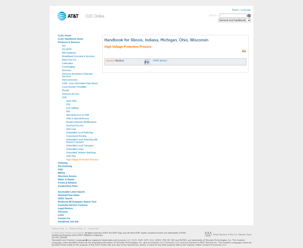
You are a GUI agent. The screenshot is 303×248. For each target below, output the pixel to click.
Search (213, 15)
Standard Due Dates (69, 195)
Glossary (63, 211)
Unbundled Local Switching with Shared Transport (81, 140)
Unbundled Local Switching (79, 132)
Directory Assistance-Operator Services (77, 75)
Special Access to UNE (77, 115)
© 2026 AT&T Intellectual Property (68, 233)
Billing (61, 173)
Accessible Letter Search (71, 192)
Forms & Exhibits (67, 182)
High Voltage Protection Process (82, 159)
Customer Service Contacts (73, 205)
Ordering (63, 163)
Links (61, 215)
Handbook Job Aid (68, 221)
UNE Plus (71, 156)
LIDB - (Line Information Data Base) (80, 83)
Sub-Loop (71, 129)
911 (64, 45)
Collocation (67, 63)
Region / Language (241, 10)
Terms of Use (58, 228)
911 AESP (67, 49)
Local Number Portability (74, 87)
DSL (68, 104)
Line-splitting (72, 108)
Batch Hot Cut (69, 59)
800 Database (69, 52)
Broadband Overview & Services (78, 56)
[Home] (65, 20)
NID (68, 111)
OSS (60, 169)
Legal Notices (65, 208)
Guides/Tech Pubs (68, 186)
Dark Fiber (71, 101)
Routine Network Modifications (81, 122)
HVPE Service (160, 60)
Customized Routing (76, 136)
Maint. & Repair (66, 179)
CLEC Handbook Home (70, 39)
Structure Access (70, 94)
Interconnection (70, 80)
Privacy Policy (75, 228)
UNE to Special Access (77, 118)
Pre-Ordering (65, 166)
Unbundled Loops (75, 149)
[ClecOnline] (95, 20)
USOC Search (65, 198)
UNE (64, 97)
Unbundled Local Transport (79, 145)
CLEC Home (64, 35)
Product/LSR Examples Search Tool (77, 201)
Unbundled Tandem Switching (81, 152)
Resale (65, 90)
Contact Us (64, 218)
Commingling (68, 67)
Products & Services (69, 42)
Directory (66, 70)
